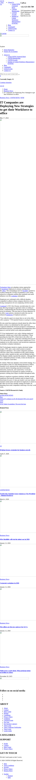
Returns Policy (8, 771)
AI (1, 446)
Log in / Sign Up (2, 2)
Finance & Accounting (11, 51)
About (6, 708)
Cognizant (3, 306)
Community (11, 27)
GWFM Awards (14, 13)
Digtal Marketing (9, 50)
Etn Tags (6, 722)
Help (5, 764)
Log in (2, 86)
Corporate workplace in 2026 (9, 583)
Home (6, 89)
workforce (7, 718)
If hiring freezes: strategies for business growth (15, 450)
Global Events (12, 28)
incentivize (5, 289)
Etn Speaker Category (10, 724)
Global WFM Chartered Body (16, 5)
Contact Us (11, 30)
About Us (11, 2)
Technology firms (5, 287)
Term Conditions (9, 765)
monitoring (9, 315)
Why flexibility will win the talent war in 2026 (14, 539)
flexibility (25, 291)
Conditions (7, 715)
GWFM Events (8, 720)
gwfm (2, 395)
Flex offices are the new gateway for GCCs (14, 627)
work (7, 313)
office (4, 291)
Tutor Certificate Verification (12, 727)
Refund (6, 713)
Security (6, 767)
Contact (6, 710)
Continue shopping (6, 82)
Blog (9, 25)
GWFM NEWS (15, 97)
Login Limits (8, 731)
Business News (8, 91)
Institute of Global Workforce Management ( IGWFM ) (16, 20)
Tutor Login (7, 725)
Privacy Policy (8, 717)
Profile (6, 743)
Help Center (7, 711)
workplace (14, 296)
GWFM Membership (15, 10)
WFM (22, 97)
